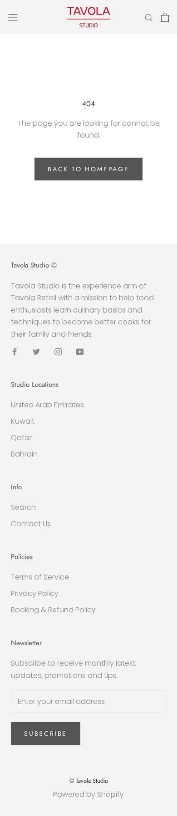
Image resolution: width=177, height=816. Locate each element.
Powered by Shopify (88, 794)
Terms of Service (40, 577)
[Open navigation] (12, 17)
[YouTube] (80, 351)
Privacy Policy (35, 593)
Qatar (21, 437)
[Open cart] (165, 17)
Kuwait (22, 421)
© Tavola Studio (88, 780)
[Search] (149, 17)
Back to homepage (88, 169)
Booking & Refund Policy (53, 610)
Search (23, 507)
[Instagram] (58, 351)
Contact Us (31, 523)
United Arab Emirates (47, 405)
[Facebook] (14, 351)
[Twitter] (36, 351)
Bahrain (24, 454)
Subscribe (45, 733)
